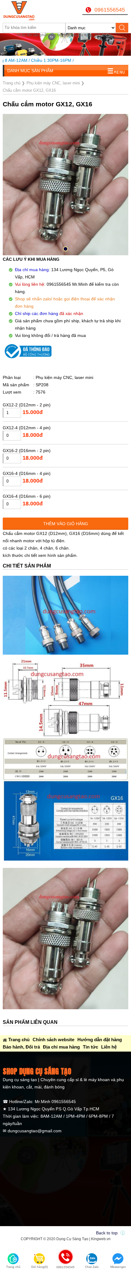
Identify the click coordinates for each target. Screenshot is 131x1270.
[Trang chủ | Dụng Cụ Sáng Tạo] (25, 10)
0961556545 (109, 10)
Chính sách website (53, 1039)
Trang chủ (19, 1039)
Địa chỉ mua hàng (61, 1046)
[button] (65, 248)
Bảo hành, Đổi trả (21, 1046)
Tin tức (90, 1046)
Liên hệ (109, 1046)
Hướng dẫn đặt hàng (99, 1039)
